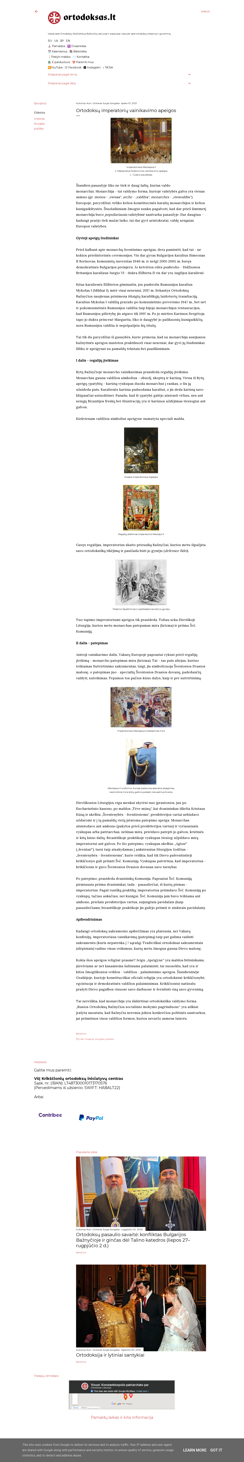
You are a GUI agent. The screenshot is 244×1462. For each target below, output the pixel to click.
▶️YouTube (55, 67)
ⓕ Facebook (73, 67)
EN (68, 41)
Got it (216, 1450)
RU (50, 41)
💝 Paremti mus (83, 62)
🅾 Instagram (92, 67)
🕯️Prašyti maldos (59, 57)
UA (56, 41)
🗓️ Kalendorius (57, 51)
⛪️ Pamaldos (56, 46)
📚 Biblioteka (78, 51)
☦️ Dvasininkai (76, 46)
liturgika (39, 123)
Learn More (194, 1450)
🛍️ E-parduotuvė (59, 62)
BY (62, 41)
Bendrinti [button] (40, 103)
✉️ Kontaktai (81, 57)
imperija (39, 118)
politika (38, 128)
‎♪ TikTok (108, 67)
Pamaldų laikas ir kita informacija (122, 1417)
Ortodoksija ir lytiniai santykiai (110, 1355)
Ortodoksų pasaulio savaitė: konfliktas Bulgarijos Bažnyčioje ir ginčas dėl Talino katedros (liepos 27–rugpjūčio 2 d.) (133, 1240)
